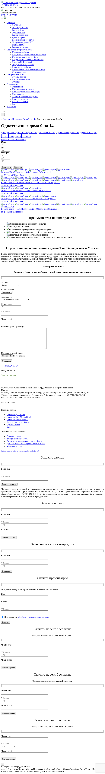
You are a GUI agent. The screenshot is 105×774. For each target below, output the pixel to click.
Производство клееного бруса (26, 91)
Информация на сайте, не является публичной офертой (20, 451)
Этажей (4, 282)
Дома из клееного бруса (23, 40)
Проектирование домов (23, 89)
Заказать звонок (8, 13)
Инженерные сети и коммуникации (28, 69)
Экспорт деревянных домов (25, 96)
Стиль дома (6, 304)
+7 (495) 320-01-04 (9, 5)
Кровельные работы (21, 67)
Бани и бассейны (20, 35)
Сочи (82, 769)
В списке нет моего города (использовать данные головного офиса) (32, 771)
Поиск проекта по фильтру (13, 139)
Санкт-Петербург (71, 769)
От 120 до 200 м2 (20, 27)
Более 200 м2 (18, 30)
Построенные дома (15, 74)
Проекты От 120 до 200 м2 (19, 417)
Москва (29, 769)
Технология (6, 297)
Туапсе (88, 769)
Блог (14, 104)
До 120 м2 (16, 25)
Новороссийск (40, 769)
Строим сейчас (19, 77)
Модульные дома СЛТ (22, 42)
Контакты (11, 106)
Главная (6, 119)
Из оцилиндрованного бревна (26, 57)
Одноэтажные (18, 32)
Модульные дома (14, 446)
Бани (9, 427)
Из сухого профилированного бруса (29, 54)
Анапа (4, 769)
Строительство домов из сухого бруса (24, 441)
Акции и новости (20, 101)
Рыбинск (58, 769)
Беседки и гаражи (20, 47)
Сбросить (18, 167)
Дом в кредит (18, 94)
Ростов (50, 769)
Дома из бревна (19, 37)
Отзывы (16, 82)
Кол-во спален (7, 289)
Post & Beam (18, 45)
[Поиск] (3, 114)
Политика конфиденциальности (16, 383)
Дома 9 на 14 (29, 119)
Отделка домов (19, 72)
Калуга (21, 769)
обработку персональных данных (33, 617)
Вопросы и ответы (20, 99)
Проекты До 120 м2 (16, 414)
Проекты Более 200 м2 (17, 419)
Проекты (11, 22)
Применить (6, 167)
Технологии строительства (19, 50)
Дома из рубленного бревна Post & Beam (26, 443)
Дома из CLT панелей (22, 62)
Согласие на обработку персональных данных (22, 385)
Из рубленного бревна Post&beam (27, 59)
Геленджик (13, 769)
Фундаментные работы (23, 64)
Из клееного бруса (20, 52)
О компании (12, 84)
